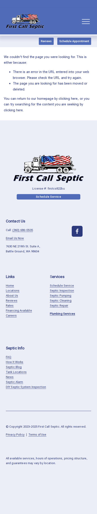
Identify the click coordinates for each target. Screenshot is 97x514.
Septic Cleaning (61, 300)
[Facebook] (77, 231)
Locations (12, 290)
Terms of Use (37, 434)
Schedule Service (48, 196)
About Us (12, 295)
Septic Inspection (62, 290)
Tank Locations (16, 372)
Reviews (46, 41)
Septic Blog (14, 367)
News (10, 377)
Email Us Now (15, 238)
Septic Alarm (14, 382)
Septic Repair (59, 305)
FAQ (8, 357)
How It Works (14, 362)
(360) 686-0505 (22, 230)
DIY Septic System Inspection (26, 387)
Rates (10, 305)
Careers (11, 315)
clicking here (68, 99)
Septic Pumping (61, 295)
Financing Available (19, 310)
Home (10, 285)
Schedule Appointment (74, 41)
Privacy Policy (15, 434)
